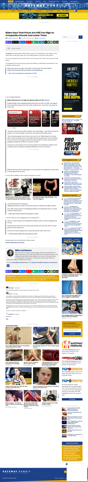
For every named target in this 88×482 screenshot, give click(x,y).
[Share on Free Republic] (45, 42)
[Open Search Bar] (71, 11)
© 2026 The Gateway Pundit (9, 478)
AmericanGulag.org (71, 361)
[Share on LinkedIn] (43, 42)
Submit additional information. (15, 242)
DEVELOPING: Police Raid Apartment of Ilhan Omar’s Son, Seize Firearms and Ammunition (73, 183)
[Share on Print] (57, 42)
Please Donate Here (72, 443)
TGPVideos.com (69, 372)
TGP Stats (72, 399)
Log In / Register (74, 1)
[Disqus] (32, 302)
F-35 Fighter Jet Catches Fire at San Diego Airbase (74, 435)
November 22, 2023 (31, 234)
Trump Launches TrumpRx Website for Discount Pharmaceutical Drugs (73, 409)
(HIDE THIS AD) (47, 22)
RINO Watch (30, 1)
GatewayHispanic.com (71, 350)
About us (61, 478)
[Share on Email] (54, 42)
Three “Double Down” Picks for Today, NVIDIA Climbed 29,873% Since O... (74, 422)
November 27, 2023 (31, 73)
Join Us (29, 11)
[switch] (75, 11)
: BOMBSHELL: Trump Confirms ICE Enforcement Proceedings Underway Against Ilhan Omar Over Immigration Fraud (73, 224)
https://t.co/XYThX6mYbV (15, 70)
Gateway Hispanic (19, 1)
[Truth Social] (65, 472)
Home (13, 11)
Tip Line (11, 1)
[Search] (80, 37)
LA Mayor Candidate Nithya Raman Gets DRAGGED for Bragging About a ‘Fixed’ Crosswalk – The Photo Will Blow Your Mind (73, 173)
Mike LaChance (23, 250)
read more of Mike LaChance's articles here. (44, 262)
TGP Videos (38, 1)
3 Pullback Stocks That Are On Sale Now (74, 430)
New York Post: (15, 97)
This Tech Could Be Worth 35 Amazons (74, 413)
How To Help (49, 11)
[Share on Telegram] (40, 42)
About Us (20, 11)
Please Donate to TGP (54, 1)
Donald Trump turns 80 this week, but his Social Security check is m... (74, 427)
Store (44, 1)
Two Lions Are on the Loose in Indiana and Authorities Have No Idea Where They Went (73, 179)
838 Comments (41, 38)
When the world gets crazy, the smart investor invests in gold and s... (74, 418)
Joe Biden (9, 53)
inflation (47, 100)
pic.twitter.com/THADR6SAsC (33, 70)
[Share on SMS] (51, 42)
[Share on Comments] (48, 42)
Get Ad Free (64, 1)
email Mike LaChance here (20, 262)
